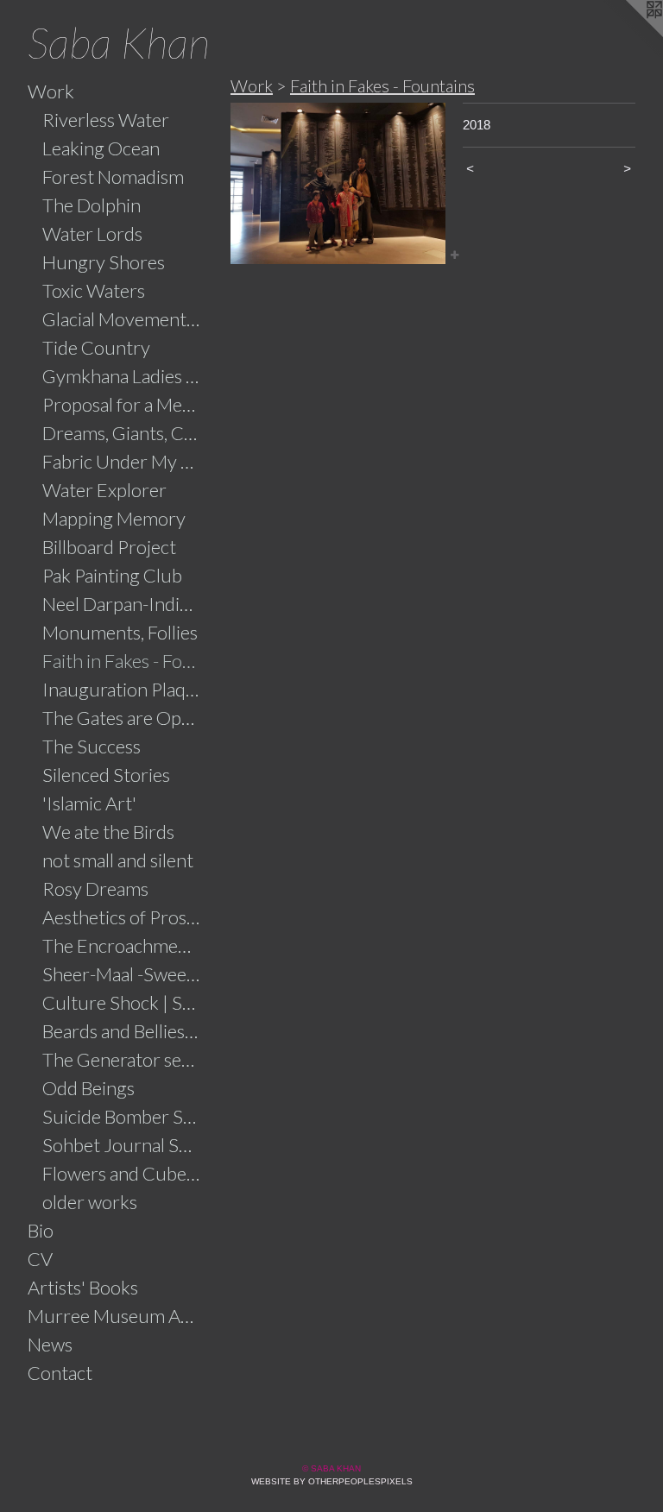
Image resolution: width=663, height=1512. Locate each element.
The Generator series (121, 1059)
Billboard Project (109, 546)
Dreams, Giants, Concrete (121, 432)
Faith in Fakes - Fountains (121, 660)
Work (51, 91)
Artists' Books (83, 1287)
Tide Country (96, 347)
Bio (41, 1230)
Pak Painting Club (112, 575)
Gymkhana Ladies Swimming (121, 375)
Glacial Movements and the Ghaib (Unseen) (121, 319)
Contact (60, 1372)
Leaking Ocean (101, 148)
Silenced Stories (106, 774)
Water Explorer (104, 489)
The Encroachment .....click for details (121, 945)
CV (40, 1258)
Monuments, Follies (120, 632)
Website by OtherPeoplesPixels (332, 1481)
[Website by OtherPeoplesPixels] (628, 34)
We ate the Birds (108, 831)
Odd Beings (88, 1087)
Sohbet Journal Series (121, 1144)
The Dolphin (91, 205)
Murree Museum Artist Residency (114, 1315)
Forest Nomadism (113, 176)
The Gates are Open (121, 717)
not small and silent (117, 860)
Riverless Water (105, 119)
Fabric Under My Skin (121, 461)
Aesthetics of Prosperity (121, 917)
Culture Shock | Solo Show (121, 1002)
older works (89, 1201)
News (50, 1344)
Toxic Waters (93, 290)
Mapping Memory (114, 518)
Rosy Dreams (95, 888)
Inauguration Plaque (121, 689)
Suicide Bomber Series (121, 1116)
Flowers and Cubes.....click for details (121, 1173)
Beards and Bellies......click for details (121, 1031)
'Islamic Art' (89, 803)
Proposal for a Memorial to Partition (121, 404)
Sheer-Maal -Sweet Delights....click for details (121, 974)
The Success (91, 746)
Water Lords (92, 233)
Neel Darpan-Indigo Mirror (121, 603)
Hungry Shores (103, 262)
